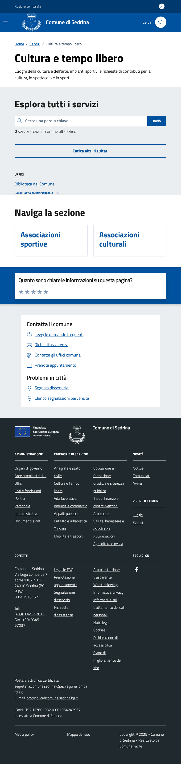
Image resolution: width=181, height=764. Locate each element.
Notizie (138, 468)
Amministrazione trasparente (106, 573)
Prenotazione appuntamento (65, 581)
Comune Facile (130, 746)
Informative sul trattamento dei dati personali (109, 607)
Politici (20, 498)
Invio (157, 121)
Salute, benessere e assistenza (108, 524)
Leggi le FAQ (64, 569)
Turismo (60, 528)
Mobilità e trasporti (68, 536)
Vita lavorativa (65, 498)
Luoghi (138, 515)
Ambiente (101, 513)
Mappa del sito (78, 734)
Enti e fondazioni (28, 491)
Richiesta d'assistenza (63, 611)
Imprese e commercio (70, 506)
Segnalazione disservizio (64, 596)
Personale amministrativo (26, 509)
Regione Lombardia (28, 6)
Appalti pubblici (66, 513)
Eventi (138, 522)
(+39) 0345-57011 (30, 614)
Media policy (24, 734)
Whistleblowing (105, 585)
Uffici (18, 483)
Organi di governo (28, 468)
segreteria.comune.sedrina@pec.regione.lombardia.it (51, 689)
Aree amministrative (30, 476)
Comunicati (141, 476)
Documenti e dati (28, 521)
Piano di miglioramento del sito (107, 660)
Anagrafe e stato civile (67, 472)
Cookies (99, 630)
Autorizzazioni (104, 536)
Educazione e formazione (103, 472)
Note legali (101, 622)
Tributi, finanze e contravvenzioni (106, 502)
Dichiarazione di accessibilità (105, 641)
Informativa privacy (108, 592)
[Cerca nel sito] (160, 22)
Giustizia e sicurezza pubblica (108, 487)
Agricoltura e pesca (108, 543)
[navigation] (5, 22)
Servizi (34, 44)
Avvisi (137, 483)
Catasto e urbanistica (70, 521)
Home (19, 44)
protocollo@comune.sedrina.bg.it (52, 698)
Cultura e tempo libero (66, 487)
